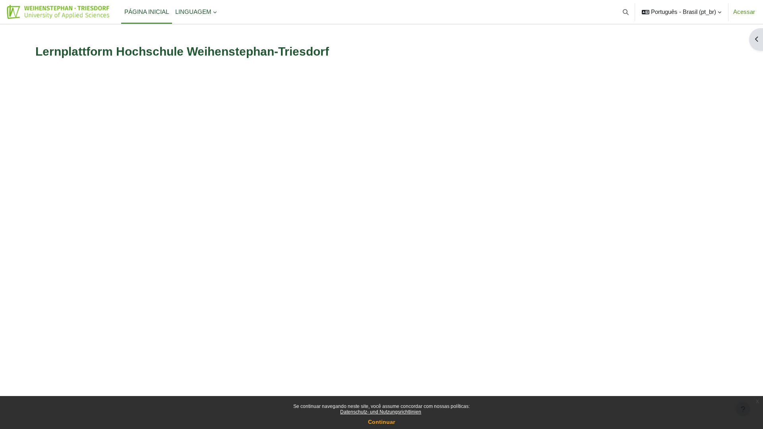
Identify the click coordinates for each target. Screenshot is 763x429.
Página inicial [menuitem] (146, 11)
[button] (626, 12)
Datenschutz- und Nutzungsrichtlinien (380, 412)
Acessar (744, 11)
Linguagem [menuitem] (193, 11)
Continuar (381, 422)
